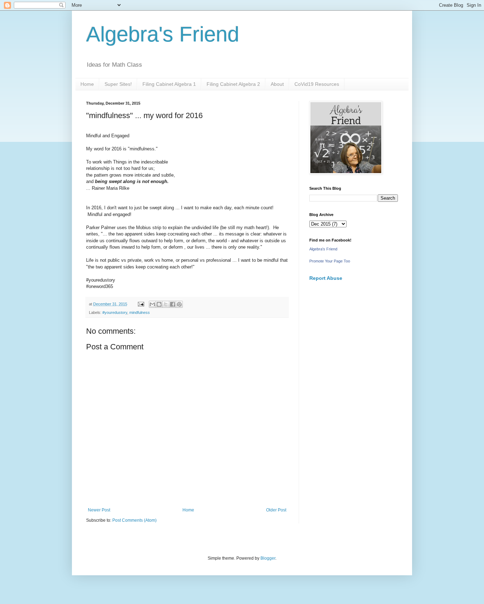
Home (87, 84)
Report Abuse (325, 278)
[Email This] (152, 304)
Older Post (276, 510)
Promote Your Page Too (329, 261)
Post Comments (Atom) (134, 520)
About (277, 84)
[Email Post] (140, 304)
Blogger (267, 558)
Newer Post (99, 510)
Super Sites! (118, 84)
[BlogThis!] (159, 304)
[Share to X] (165, 304)
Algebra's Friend (162, 34)
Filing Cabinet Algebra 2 (233, 84)
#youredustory (114, 312)
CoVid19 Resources (316, 84)
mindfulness (139, 312)
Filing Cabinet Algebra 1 (169, 84)
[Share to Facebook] (172, 304)
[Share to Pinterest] (179, 304)
